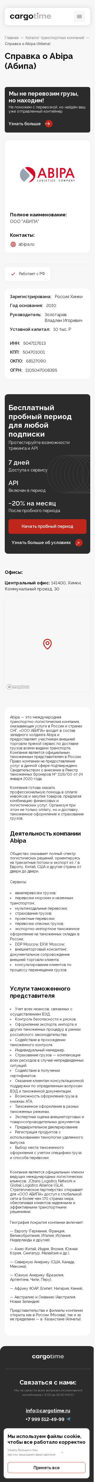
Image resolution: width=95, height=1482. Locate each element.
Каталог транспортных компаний (55, 38)
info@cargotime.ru (48, 1410)
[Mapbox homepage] (18, 687)
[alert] (47, 1453)
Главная (11, 38)
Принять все (47, 1467)
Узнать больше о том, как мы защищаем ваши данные (31, 1452)
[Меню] (79, 16)
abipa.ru (26, 244)
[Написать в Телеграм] (68, 1419)
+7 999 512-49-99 (45, 1419)
